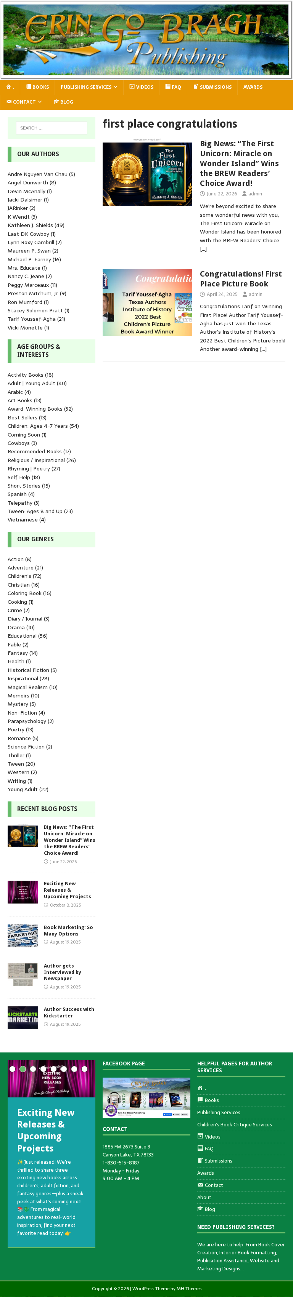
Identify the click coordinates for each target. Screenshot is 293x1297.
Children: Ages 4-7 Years (38, 426)
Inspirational (23, 678)
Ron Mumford (25, 302)
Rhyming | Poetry (29, 468)
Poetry (16, 729)
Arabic (15, 392)
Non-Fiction (22, 712)
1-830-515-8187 (121, 1163)
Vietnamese (23, 519)
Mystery (18, 704)
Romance (19, 738)
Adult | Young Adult (31, 383)
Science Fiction (26, 746)
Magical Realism (28, 687)
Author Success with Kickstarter (69, 1012)
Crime (15, 610)
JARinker (18, 208)
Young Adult (23, 789)
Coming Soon (24, 434)
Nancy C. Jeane (26, 276)
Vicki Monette (25, 327)
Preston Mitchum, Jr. (33, 293)
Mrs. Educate (24, 268)
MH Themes (189, 1288)
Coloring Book (25, 593)
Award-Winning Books (35, 409)
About (204, 1197)
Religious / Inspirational (36, 460)
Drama (16, 627)
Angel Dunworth (28, 182)
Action (16, 559)
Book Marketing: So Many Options (68, 930)
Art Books (20, 400)
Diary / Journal (25, 618)
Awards (252, 87)
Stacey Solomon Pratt (35, 310)
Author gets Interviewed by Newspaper (62, 972)
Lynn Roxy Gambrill (31, 242)
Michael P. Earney (29, 259)
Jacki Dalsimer (25, 199)
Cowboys (19, 443)
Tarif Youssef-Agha (32, 319)
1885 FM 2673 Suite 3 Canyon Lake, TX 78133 (128, 1151)
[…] (203, 249)
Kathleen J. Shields (30, 225)
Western (18, 772)
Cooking (17, 602)
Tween (16, 764)
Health (16, 661)
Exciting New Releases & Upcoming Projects (67, 890)
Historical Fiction (28, 670)
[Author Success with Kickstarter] (23, 1025)
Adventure (21, 567)
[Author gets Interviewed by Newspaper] (23, 981)
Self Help (19, 477)
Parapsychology (27, 721)
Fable (14, 644)
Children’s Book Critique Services (234, 1125)
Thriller (16, 755)
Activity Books (25, 375)
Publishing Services (86, 87)
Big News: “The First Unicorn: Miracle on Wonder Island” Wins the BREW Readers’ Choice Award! (239, 163)
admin (255, 194)
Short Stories (24, 485)
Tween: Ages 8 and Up (35, 511)
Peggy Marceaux (28, 285)
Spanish (17, 494)
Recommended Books (35, 451)
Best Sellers (22, 417)
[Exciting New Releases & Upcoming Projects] (23, 899)
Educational (22, 636)
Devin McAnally (26, 191)
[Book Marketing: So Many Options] (23, 943)
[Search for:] (51, 128)
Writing (17, 781)
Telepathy (20, 503)
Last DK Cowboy (28, 234)
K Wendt (19, 217)
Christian (19, 585)
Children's (19, 576)
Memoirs (18, 695)
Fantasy (18, 653)
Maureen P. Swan (29, 250)
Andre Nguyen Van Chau (38, 174)
